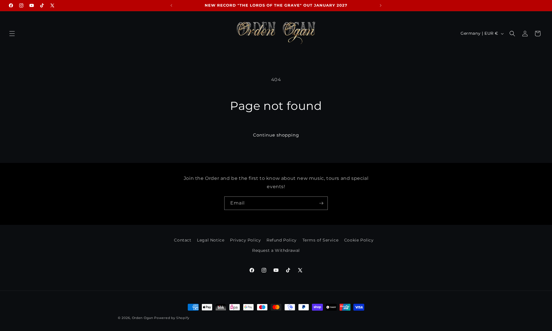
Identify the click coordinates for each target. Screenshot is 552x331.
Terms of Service (320, 240)
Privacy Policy (245, 240)
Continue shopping (276, 135)
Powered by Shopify (171, 318)
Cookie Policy (359, 240)
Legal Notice (210, 240)
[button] (12, 33)
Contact (182, 240)
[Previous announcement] (171, 5)
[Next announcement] (380, 5)
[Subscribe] (321, 203)
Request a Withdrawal (276, 250)
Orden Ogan (142, 318)
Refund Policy (282, 240)
